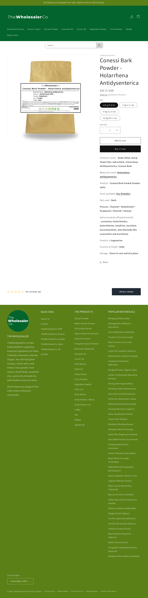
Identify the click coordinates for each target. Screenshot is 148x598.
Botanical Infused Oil (84, 349)
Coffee (78, 409)
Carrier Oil (79, 359)
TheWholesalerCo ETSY (51, 329)
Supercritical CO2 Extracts (87, 333)
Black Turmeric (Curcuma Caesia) (120, 344)
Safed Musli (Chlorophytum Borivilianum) (121, 469)
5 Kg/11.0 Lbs (109, 111)
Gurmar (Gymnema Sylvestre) (122, 518)
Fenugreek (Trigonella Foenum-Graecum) (123, 549)
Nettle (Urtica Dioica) (118, 542)
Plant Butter (80, 364)
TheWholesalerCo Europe (53, 334)
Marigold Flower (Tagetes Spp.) (122, 370)
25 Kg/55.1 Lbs (110, 118)
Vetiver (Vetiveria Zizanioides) (122, 453)
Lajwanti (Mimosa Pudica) (120, 480)
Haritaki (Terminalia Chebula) (122, 523)
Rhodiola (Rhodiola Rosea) (120, 424)
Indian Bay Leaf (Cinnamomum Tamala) (122, 501)
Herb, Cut (79, 389)
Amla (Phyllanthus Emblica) (121, 332)
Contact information (108, 591)
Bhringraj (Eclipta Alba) (119, 318)
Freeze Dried (80, 374)
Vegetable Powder (83, 384)
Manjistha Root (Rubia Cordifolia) (123, 556)
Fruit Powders (81, 379)
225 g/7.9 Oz (109, 105)
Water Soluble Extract (85, 323)
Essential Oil (80, 354)
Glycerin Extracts (82, 338)
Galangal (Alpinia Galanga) (120, 429)
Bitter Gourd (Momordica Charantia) (120, 488)
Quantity (103, 124)
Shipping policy (92, 591)
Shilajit (78, 419)
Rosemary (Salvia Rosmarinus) (122, 388)
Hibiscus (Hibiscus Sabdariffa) (122, 508)
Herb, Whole (80, 394)
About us (45, 319)
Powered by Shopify (34, 591)
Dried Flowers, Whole (85, 399)
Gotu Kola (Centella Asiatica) (121, 394)
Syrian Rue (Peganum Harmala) (122, 434)
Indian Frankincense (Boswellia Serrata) (122, 377)
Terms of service (77, 591)
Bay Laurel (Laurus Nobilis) (120, 494)
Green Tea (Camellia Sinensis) (122, 351)
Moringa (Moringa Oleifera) (120, 383)
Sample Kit (80, 425)
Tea (76, 414)
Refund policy (63, 591)
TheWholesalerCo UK (51, 349)
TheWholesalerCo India (52, 344)
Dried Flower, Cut (83, 404)
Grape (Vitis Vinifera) (117, 419)
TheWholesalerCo (20, 591)
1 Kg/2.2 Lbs (128, 105)
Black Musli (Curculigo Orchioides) (118, 460)
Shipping (103, 95)
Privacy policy (49, 591)
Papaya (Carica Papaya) (119, 513)
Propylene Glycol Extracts (87, 343)
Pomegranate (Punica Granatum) (118, 446)
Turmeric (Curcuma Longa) (120, 337)
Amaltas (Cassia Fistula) (119, 528)
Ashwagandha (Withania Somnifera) (119, 325)
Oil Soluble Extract (83, 328)
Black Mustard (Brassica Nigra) (122, 404)
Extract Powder (82, 318)
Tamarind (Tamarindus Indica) (122, 399)
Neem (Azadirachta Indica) (120, 414)
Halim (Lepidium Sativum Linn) (122, 475)
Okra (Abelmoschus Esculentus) (123, 439)
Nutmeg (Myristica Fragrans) (121, 409)
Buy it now (120, 149)
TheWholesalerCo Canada (53, 339)
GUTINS (44, 354)
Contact (44, 324)
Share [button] (105, 262)
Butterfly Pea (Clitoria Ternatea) (123, 356)
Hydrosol (79, 369)
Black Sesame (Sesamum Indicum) (119, 535)
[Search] (99, 45)
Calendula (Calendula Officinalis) (118, 363)
